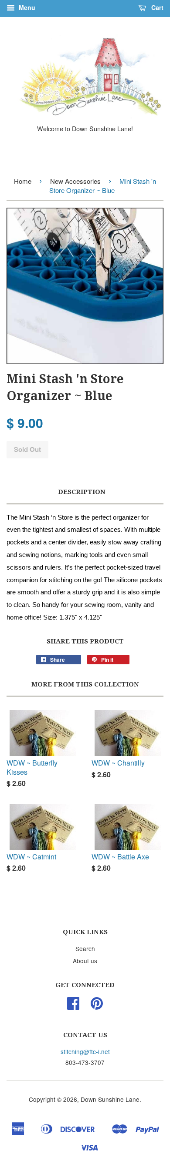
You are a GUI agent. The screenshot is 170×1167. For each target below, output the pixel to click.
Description (81, 492)
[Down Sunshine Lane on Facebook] (73, 1005)
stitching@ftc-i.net (85, 1051)
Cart (156, 7)
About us (85, 960)
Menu (26, 7)
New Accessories (75, 181)
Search (85, 948)
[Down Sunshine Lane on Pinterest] (96, 1005)
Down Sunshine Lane (110, 1099)
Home (22, 181)
